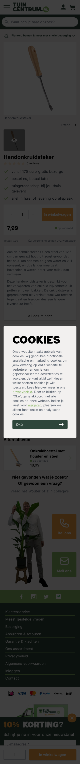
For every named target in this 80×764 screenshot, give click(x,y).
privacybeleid (22, 392)
